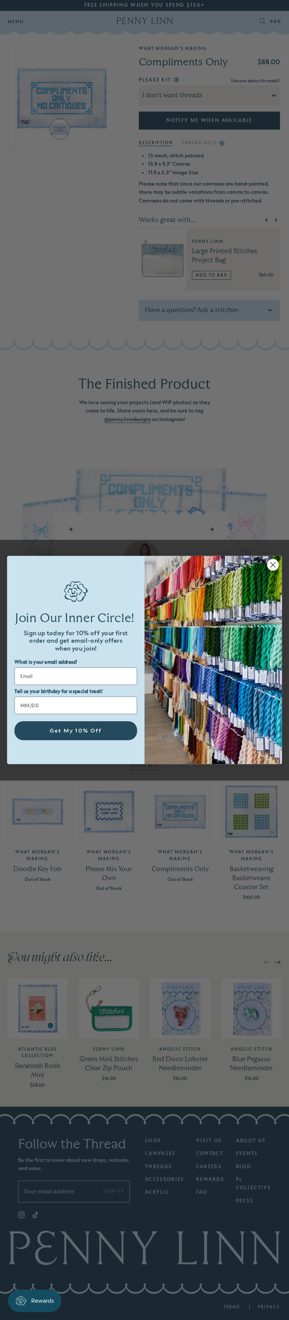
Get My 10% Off (76, 730)
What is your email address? (45, 662)
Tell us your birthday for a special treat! (58, 692)
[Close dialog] (273, 565)
